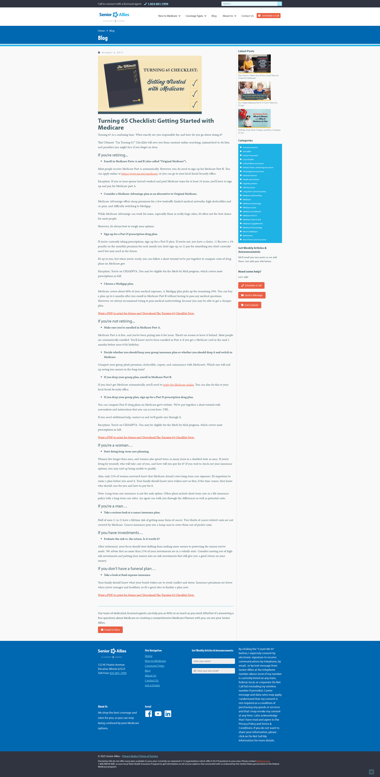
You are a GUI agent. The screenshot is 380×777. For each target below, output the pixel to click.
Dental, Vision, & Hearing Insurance (258, 167)
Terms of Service (149, 756)
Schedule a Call (270, 15)
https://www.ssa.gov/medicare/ (139, 173)
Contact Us (248, 16)
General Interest (250, 175)
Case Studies (248, 159)
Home (101, 30)
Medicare (247, 199)
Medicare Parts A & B (252, 219)
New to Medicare (250, 231)
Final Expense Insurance (253, 171)
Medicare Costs (249, 207)
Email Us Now (112, 629)
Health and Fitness (251, 179)
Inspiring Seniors (250, 183)
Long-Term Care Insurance (254, 191)
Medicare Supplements (253, 223)
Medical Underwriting (252, 195)
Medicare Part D (250, 215)
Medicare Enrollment (252, 211)
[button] (169, 15)
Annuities (247, 151)
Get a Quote (251, 305)
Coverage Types (154, 665)
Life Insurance (249, 187)
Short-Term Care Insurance (254, 239)
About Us (150, 675)
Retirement (248, 235)
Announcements (250, 147)
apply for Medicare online (178, 384)
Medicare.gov (263, 760)
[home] (114, 17)
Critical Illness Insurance (253, 163)
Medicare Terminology (252, 227)
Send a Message (254, 295)
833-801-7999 (118, 673)
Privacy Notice (130, 756)
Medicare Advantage (252, 203)
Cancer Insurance (250, 155)
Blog (214, 16)
